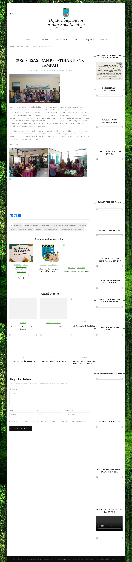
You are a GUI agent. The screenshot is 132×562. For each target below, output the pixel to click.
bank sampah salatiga (31, 225)
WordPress (115, 559)
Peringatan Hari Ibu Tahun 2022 (23, 361)
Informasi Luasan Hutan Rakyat (76, 271)
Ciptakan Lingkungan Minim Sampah (21, 277)
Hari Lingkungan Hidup (53, 327)
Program (88, 40)
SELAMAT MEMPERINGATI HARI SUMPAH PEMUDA (84, 362)
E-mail (40, 410)
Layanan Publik (61, 40)
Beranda (27, 40)
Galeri (25, 264)
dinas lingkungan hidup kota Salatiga (65, 225)
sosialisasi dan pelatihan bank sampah (71, 229)
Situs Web (69, 410)
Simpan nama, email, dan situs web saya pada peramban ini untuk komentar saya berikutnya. (49, 421)
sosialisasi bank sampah (51, 229)
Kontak (23, 322)
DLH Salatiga (82, 225)
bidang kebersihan (46, 225)
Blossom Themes (95, 559)
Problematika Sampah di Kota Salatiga (23, 328)
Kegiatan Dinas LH (53, 322)
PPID (76, 40)
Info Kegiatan (42, 40)
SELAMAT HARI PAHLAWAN (53, 361)
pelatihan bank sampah (26, 229)
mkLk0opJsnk (35, 70)
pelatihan (13, 229)
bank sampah (18, 225)
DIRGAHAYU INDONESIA (84, 326)
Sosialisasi (50, 55)
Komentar (13, 389)
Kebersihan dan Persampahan (21, 269)
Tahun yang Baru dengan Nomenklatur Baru (48, 270)
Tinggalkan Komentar (65, 70)
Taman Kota (103, 40)
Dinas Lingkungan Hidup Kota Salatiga (66, 23)
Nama (12, 410)
